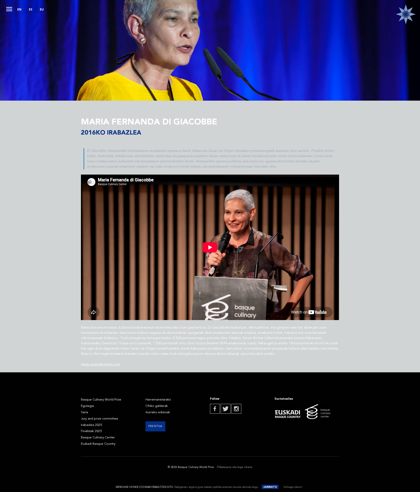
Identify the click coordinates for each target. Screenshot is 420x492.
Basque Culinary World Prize (101, 399)
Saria (84, 412)
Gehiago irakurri (293, 487)
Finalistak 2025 (91, 431)
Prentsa (155, 426)
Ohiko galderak (156, 406)
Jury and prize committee (99, 418)
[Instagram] (236, 408)
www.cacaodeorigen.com (100, 364)
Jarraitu (270, 487)
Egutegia (87, 406)
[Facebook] (215, 408)
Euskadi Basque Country (98, 444)
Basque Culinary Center (98, 437)
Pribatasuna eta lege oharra (234, 467)
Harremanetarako (158, 399)
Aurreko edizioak (157, 412)
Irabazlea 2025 (91, 425)
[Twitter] (225, 408)
